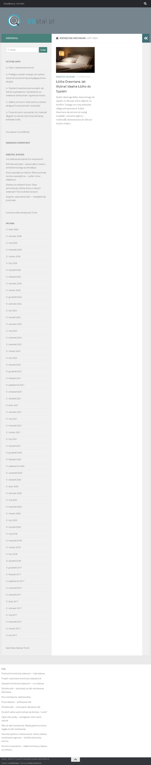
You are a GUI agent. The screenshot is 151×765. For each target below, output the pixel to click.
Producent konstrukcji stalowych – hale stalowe (23, 673)
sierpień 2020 (15, 479)
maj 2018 (13, 533)
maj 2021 (13, 419)
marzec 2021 (14, 432)
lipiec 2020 (13, 486)
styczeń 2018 (15, 561)
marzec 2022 (14, 351)
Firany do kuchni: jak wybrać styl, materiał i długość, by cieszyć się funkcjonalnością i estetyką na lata (26, 116)
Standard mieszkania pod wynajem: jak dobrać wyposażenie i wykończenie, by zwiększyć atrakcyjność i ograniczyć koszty (25, 92)
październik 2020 (16, 466)
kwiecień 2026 (15, 249)
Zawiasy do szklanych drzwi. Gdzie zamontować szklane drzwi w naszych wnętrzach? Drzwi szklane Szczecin (23, 188)
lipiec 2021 (13, 405)
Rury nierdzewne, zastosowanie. (16, 697)
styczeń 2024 (15, 317)
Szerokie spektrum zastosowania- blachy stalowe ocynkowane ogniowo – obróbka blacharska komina (24, 737)
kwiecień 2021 (15, 425)
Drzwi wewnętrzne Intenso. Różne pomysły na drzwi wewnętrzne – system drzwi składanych (26, 176)
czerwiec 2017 (15, 608)
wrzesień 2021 (15, 391)
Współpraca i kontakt (14, 3)
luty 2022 (13, 358)
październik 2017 (16, 581)
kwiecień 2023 (15, 337)
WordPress (14, 763)
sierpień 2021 (15, 398)
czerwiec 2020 (15, 493)
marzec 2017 (14, 628)
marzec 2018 (14, 547)
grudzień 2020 (15, 452)
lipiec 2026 (13, 229)
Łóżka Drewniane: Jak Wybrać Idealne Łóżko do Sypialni (73, 86)
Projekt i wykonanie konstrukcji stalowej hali (21, 678)
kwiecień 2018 (15, 540)
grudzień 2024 (15, 297)
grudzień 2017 (15, 567)
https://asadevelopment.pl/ (21, 67)
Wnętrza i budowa (65, 77)
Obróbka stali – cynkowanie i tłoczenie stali (20, 707)
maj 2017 (13, 615)
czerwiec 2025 (15, 283)
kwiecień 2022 (15, 344)
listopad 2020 (15, 459)
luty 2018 (13, 554)
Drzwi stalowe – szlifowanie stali (16, 702)
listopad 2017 (15, 574)
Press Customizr (34, 763)
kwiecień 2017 (15, 621)
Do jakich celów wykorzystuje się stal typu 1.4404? (24, 712)
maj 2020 (13, 500)
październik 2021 (16, 385)
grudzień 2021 (15, 371)
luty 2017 (13, 635)
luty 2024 (13, 310)
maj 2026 (13, 243)
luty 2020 (13, 520)
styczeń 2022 (15, 364)
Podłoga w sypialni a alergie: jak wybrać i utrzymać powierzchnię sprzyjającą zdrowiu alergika (26, 78)
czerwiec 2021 (15, 412)
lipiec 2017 (13, 601)
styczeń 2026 (15, 270)
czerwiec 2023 (15, 324)
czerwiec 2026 (15, 236)
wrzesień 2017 (15, 588)
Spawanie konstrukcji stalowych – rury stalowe (22, 683)
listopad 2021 (15, 378)
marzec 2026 (14, 256)
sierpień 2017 (15, 594)
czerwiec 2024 (15, 303)
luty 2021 (13, 439)
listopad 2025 (15, 276)
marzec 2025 (14, 290)
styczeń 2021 (15, 446)
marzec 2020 (14, 513)
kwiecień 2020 (15, 506)
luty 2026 (13, 263)
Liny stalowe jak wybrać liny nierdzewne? (24, 159)
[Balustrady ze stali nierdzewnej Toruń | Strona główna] (33, 20)
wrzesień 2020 (15, 473)
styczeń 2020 (15, 527)
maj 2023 (13, 331)
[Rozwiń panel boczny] (146, 38)
